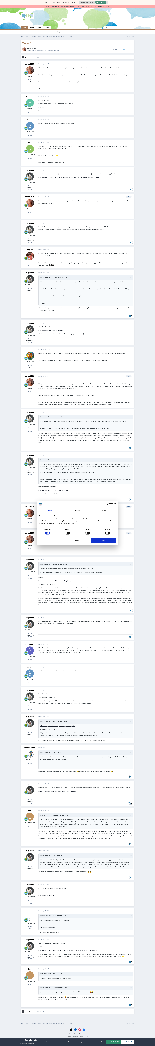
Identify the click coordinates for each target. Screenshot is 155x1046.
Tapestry (74, 2)
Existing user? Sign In (87, 2)
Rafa (29, 142)
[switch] (67, 533)
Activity (32, 27)
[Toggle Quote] (41, 277)
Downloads (41, 32)
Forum (53, 2)
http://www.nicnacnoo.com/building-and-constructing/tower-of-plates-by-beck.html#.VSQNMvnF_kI (67, 950)
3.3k (30, 112)
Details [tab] (77, 510)
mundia (30, 349)
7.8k (30, 926)
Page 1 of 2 (40, 57)
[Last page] (33, 57)
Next (29, 57)
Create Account (100, 2)
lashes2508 (33, 48)
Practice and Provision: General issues (47, 50)
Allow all (103, 540)
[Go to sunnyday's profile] (30, 917)
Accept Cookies (114, 1041)
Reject (77, 540)
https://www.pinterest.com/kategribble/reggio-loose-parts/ (55, 694)
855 (30, 158)
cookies (32, 1042)
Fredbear (29, 96)
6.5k (30, 186)
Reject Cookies (128, 1041)
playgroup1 (29, 644)
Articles (59, 2)
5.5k (30, 365)
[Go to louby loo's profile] (30, 256)
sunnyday (29, 911)
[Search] (132, 27)
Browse (24, 27)
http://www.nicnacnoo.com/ (46, 895)
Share (116, 49)
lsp (29, 810)
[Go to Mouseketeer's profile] (30, 754)
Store (47, 27)
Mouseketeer (29, 748)
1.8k (30, 79)
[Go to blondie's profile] (30, 126)
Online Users (24, 32)
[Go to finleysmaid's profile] (30, 176)
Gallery (33, 32)
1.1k (30, 826)
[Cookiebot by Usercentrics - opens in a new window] (108, 504)
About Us (66, 2)
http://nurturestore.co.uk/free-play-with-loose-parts (53, 490)
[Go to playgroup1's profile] (30, 650)
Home (47, 2)
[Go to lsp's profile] (30, 817)
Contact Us (82, 1034)
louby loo (29, 250)
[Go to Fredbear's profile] (30, 103)
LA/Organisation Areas (62, 32)
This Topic (125, 27)
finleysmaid (29, 170)
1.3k (30, 135)
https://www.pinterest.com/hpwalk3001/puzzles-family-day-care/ (57, 791)
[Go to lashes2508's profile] (24, 49)
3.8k (30, 763)
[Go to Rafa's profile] (30, 149)
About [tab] (104, 510)
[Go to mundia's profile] (30, 356)
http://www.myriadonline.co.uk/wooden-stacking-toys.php (55, 581)
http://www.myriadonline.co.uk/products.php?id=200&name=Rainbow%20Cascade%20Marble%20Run (68, 177)
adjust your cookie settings (74, 1042)
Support (40, 27)
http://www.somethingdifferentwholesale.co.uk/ (52, 330)
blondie (29, 119)
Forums (50, 32)
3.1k (30, 265)
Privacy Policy (73, 1034)
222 (30, 660)
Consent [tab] (50, 510)
